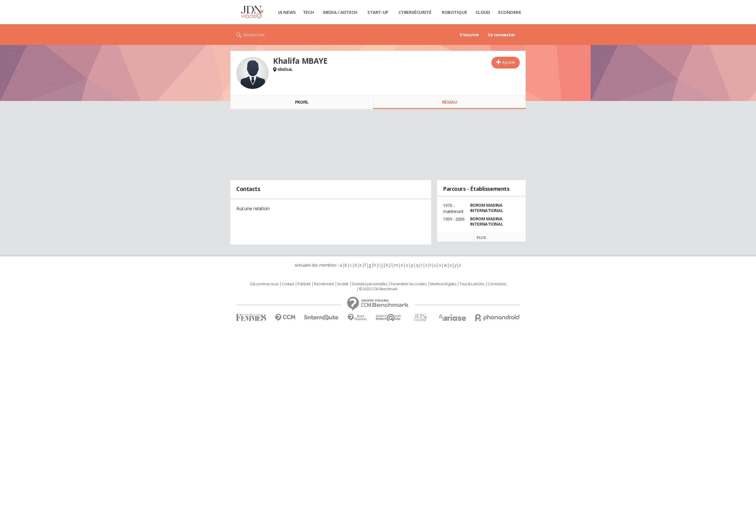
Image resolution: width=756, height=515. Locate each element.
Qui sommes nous (264, 284)
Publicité (303, 284)
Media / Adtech (340, 12)
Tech (308, 12)
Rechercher (254, 35)
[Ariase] (452, 317)
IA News (287, 12)
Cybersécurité (414, 12)
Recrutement (324, 284)
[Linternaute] (321, 317)
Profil (301, 102)
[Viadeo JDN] (420, 317)
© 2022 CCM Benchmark (378, 289)
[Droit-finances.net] (357, 317)
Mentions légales (443, 284)
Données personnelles (369, 284)
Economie (509, 12)
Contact (288, 284)
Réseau (449, 102)
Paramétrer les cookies (409, 284)
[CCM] (285, 317)
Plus (481, 237)
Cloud (482, 12)
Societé (342, 284)
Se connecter (501, 35)
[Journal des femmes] (251, 317)
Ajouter (508, 62)
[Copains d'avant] (389, 317)
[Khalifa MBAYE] (252, 73)
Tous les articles (472, 284)
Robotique (454, 12)
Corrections (497, 284)
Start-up (377, 12)
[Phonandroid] (497, 317)
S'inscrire (469, 35)
